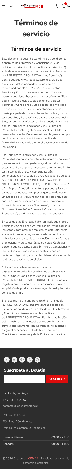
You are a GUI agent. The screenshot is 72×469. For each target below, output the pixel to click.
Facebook (7, 360)
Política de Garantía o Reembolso (24, 428)
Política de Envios (14, 415)
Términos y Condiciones (17, 421)
